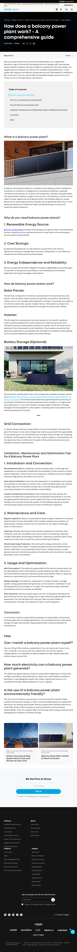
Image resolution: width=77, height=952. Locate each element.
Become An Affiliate (11, 863)
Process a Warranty (38, 863)
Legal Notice (36, 881)
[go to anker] (13, 930)
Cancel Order (36, 885)
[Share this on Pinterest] (30, 43)
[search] (61, 9)
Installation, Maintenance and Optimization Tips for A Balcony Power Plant (38, 110)
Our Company (35, 828)
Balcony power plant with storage (42, 20)
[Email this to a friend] (34, 43)
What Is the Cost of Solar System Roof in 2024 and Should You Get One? (18, 758)
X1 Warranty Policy (38, 859)
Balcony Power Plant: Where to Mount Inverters (55, 757)
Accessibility (36, 874)
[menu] (72, 9)
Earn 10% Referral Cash (12, 859)
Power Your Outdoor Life (12, 839)
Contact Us (34, 831)
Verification (36, 852)
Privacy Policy (50, 904)
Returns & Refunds (38, 855)
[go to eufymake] (38, 935)
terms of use (32, 796)
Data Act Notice (54, 945)
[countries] (57, 9)
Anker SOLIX (35, 824)
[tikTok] (21, 914)
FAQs (12, 120)
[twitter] (9, 914)
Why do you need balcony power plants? (26, 100)
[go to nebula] (49, 930)
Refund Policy (47, 942)
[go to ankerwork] (62, 930)
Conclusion (14, 115)
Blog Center (17, 20)
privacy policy (45, 796)
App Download (37, 878)
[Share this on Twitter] (23, 43)
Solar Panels (8, 831)
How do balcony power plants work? (24, 105)
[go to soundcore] (26, 930)
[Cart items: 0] (66, 9)
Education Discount (11, 867)
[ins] (17, 914)
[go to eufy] (38, 930)
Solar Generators (10, 828)
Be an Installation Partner (13, 870)
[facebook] (5, 914)
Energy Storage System (12, 843)
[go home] (11, 9)
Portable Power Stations (12, 824)
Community (8, 852)
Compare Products (10, 846)
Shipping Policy (37, 867)
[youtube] (13, 914)
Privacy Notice (37, 870)
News (6, 855)
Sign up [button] (39, 791)
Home (7, 20)
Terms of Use (35, 835)
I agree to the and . (34, 796)
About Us (27, 942)
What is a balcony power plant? (22, 95)
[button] (57, 9)
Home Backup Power (11, 835)
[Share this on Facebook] (27, 43)
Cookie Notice (43, 945)
